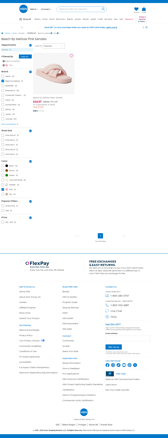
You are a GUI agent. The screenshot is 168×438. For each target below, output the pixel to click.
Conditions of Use (27, 351)
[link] (144, 10)
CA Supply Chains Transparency (34, 367)
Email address (111, 333)
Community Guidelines (30, 346)
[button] (119, 10)
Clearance (129, 19)
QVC (58, 424)
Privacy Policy (26, 335)
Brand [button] (4, 71)
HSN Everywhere (70, 323)
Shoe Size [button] (6, 130)
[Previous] (21, 27)
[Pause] (146, 27)
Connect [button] (45, 9)
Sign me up (113, 347)
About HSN (24, 291)
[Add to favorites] (71, 55)
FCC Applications (70, 374)
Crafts (100, 19)
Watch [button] (33, 9)
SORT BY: (39, 46)
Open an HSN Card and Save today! (123, 379)
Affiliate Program (27, 307)
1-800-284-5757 (120, 295)
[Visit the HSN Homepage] (23, 12)
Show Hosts (24, 313)
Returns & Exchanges (29, 330)
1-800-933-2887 (120, 305)
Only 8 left (38, 107)
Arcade (66, 346)
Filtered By (14, 56)
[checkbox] (17, 77)
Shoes (45, 19)
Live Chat (116, 311)
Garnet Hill (93, 424)
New (116, 19)
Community (68, 341)
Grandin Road (106, 424)
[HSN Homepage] (2, 33)
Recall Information (71, 363)
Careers (23, 302)
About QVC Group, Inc (30, 297)
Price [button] (4, 217)
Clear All (24, 57)
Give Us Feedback (71, 368)
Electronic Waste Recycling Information (38, 373)
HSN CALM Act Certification (75, 379)
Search (103, 9)
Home (51, 19)
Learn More (111, 384)
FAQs (114, 316)
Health (93, 19)
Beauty (70, 19)
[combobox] (80, 9)
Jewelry (78, 19)
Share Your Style (70, 351)
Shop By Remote (70, 307)
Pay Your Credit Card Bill (117, 390)
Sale (121, 19)
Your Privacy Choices (29, 341)
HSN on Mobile (69, 297)
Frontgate (82, 424)
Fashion (38, 19)
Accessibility (25, 362)
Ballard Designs (68, 424)
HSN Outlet (67, 318)
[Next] (143, 27)
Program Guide (69, 302)
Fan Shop (108, 19)
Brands (65, 291)
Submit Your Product (29, 318)
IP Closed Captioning (29, 357)
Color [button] (4, 161)
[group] (54, 103)
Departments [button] (8, 44)
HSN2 (65, 313)
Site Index (67, 329)
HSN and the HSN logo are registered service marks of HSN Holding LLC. (84, 430)
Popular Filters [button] (9, 201)
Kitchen (86, 19)
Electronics (60, 19)
